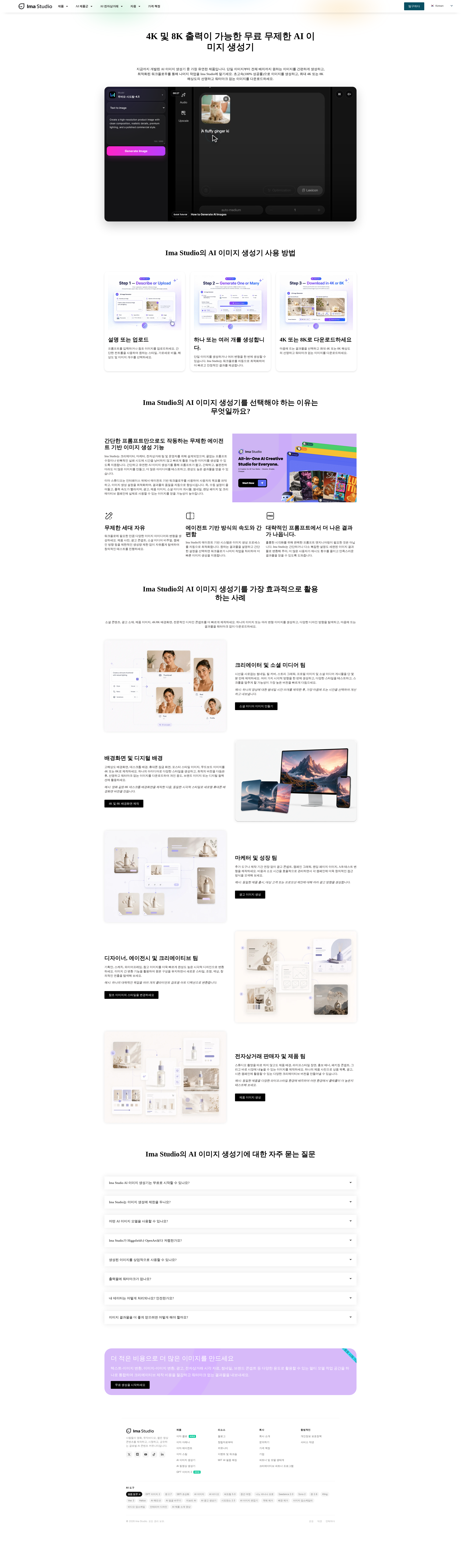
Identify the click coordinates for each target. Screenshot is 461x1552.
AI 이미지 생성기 (185, 1460)
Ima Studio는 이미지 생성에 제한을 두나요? (140, 1202)
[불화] (137, 1454)
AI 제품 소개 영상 (181, 1506)
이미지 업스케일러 (303, 1500)
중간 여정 (246, 1494)
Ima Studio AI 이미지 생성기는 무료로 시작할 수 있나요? (149, 1183)
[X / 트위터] (129, 1454)
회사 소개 (264, 1436)
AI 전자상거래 (109, 6)
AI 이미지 (199, 1494)
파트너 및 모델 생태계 (271, 1460)
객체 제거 (268, 1500)
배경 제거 (283, 1500)
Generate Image (136, 151)
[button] (230, 1182)
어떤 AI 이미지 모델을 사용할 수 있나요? (138, 1221)
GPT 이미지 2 (188, 1471)
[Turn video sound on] (349, 94)
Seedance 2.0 (286, 1494)
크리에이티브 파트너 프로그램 (276, 1466)
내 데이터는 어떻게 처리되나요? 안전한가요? (141, 1298)
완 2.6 (314, 1494)
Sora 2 (302, 1494)
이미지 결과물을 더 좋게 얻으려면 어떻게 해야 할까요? (148, 1317)
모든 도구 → (134, 1494)
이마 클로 (185, 1436)
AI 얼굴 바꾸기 (173, 1500)
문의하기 (264, 1442)
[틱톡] (154, 1454)
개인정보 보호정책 (311, 1436)
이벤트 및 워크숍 (227, 1454)
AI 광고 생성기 (208, 1500)
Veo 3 (131, 1500)
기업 (261, 1454)
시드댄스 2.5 (228, 1500)
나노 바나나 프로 (265, 1494)
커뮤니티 (223, 1448)
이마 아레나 (183, 1442)
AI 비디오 (214, 1494)
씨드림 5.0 (230, 1494)
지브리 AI (191, 1500)
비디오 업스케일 (136, 1506)
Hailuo (142, 1500)
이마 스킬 (181, 1454)
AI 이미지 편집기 (249, 1500)
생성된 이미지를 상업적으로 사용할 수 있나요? (142, 1260)
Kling (325, 1494)
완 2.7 (168, 1494)
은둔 (311, 1521)
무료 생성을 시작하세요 (130, 1384)
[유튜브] (146, 1454)
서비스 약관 (307, 1442)
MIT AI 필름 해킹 (227, 1460)
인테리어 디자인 (158, 1506)
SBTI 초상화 (183, 1494)
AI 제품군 (82, 6)
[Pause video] (339, 94)
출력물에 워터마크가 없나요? (130, 1279)
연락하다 (330, 1521)
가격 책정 (154, 6)
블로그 (221, 1436)
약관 (319, 1521)
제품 (61, 6)
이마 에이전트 (184, 1448)
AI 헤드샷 (156, 1500)
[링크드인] (162, 1454)
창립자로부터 (225, 1442)
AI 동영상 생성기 (185, 1466)
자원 (133, 6)
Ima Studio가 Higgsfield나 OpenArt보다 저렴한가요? (145, 1240)
